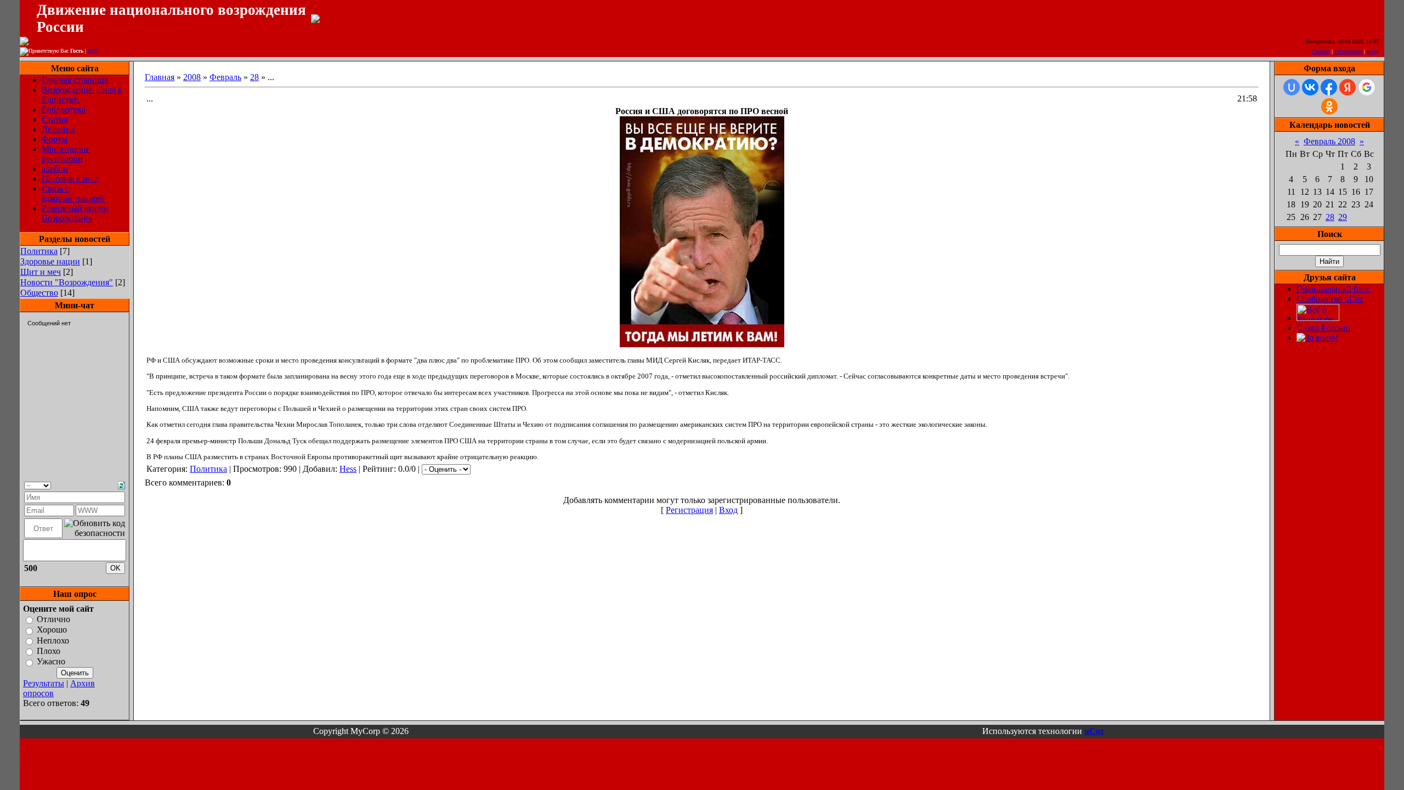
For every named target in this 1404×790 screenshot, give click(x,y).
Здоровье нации (50, 261)
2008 (192, 77)
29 (1342, 217)
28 (254, 77)
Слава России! (1324, 327)
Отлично (53, 619)
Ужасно (51, 662)
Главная (1321, 51)
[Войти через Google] (1366, 87)
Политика (39, 251)
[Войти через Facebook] (1329, 87)
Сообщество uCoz (1330, 298)
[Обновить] (121, 484)
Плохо (48, 651)
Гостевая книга (70, 178)
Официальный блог (1334, 289)
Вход (1373, 51)
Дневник (58, 129)
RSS (93, 51)
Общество (39, 292)
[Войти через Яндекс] (1347, 87)
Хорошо (52, 630)
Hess (347, 468)
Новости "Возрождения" (66, 282)
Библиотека (64, 109)
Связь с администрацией (73, 193)
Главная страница (75, 79)
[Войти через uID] (1291, 87)
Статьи (55, 119)
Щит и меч (40, 271)
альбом (55, 168)
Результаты (43, 683)
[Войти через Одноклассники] (1329, 106)
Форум (54, 139)
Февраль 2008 (1329, 141)
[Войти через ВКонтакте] (1310, 87)
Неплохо (53, 640)
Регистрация (1348, 51)
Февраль (225, 77)
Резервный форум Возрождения (75, 213)
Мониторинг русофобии (66, 153)
